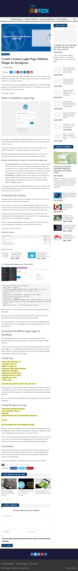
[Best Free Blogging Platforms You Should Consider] (9, 484)
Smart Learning (31, 19)
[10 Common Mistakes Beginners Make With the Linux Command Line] (58, 195)
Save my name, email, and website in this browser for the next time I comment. (26, 540)
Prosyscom (74, 568)
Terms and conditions (22, 563)
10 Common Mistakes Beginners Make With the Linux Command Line (69, 195)
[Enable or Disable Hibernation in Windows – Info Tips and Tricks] (58, 93)
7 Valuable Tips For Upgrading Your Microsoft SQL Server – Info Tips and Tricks (65, 47)
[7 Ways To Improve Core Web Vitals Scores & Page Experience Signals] (5, 255)
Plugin (21, 464)
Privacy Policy (33, 563)
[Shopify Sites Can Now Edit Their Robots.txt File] (43, 484)
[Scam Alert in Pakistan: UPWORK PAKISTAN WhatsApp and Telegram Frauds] (65, 157)
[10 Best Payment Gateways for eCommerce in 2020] (32, 255)
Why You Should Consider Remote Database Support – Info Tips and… (69, 81)
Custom (12, 464)
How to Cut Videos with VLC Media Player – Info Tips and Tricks (69, 136)
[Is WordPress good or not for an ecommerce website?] (26, 484)
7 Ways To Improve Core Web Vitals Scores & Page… (17, 254)
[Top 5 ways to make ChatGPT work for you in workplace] (58, 228)
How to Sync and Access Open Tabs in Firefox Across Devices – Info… (69, 70)
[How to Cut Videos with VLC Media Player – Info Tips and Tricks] (58, 136)
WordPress (27, 464)
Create (7, 464)
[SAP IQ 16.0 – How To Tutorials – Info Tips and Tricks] (58, 126)
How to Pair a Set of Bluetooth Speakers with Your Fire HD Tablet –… (69, 115)
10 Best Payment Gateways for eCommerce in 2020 (43, 254)
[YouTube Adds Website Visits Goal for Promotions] (58, 237)
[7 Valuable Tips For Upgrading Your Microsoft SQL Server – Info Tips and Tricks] (65, 36)
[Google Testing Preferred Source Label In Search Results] (58, 207)
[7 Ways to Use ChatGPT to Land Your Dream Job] (58, 218)
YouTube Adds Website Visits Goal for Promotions (69, 236)
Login (17, 464)
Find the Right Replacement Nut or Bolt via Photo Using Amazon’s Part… (69, 104)
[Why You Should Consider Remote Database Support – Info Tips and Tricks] (58, 81)
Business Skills (17, 19)
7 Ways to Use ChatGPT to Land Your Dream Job (68, 217)
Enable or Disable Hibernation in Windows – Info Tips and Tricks (69, 93)
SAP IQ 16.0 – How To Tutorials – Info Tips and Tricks (69, 125)
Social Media (62, 19)
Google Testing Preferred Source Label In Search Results (68, 207)
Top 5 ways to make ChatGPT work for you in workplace (69, 227)
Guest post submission (7, 563)
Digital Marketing (47, 19)
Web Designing (5, 54)
